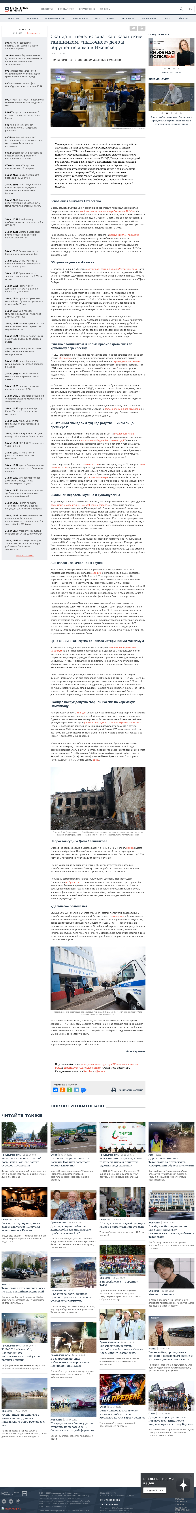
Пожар (130, 847)
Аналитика (13, 18)
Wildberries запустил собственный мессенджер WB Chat (23, 532)
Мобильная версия (110, 1499)
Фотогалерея (66, 9)
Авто (97, 18)
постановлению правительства (122, 408)
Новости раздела (25, 555)
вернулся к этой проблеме (124, 234)
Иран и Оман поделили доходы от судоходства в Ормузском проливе (24, 468)
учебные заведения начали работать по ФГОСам (107, 211)
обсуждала (65, 357)
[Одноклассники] (141, 28)
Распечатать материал (131, 1089)
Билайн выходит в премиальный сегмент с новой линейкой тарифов (21, 45)
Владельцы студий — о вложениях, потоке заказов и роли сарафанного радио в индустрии (24, 1232)
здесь (96, 759)
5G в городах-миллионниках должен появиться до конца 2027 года (23, 313)
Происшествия (59, 1222)
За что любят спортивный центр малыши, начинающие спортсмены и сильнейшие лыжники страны (24, 1167)
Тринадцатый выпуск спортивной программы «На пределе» (122, 1418)
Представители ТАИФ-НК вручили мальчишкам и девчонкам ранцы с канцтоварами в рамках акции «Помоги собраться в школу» (120, 1290)
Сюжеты (105, 9)
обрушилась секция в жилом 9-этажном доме (111, 268)
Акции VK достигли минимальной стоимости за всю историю (22, 423)
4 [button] (178, 68)
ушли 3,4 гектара (98, 477)
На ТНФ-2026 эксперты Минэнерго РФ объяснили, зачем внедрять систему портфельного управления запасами (121, 1167)
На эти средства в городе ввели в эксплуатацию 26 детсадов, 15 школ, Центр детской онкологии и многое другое (24, 1425)
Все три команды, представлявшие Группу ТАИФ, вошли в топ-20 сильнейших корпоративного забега (171, 1426)
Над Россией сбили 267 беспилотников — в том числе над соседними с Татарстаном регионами (23, 141)
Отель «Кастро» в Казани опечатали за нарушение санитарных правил (23, 263)
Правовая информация (181, 1500)
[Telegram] (76, 1090)
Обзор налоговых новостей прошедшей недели (72, 1431)
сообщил (96, 572)
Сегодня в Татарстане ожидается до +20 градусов (19, 167)
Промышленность (54, 18)
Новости (47, 9)
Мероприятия (149, 18)
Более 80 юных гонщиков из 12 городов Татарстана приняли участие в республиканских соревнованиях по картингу (72, 1169)
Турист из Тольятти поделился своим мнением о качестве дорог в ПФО (24, 102)
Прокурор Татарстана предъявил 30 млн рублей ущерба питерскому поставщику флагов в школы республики (171, 1361)
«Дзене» (100, 1071)
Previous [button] (151, 52)
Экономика (32, 18)
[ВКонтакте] (133, 28)
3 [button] (173, 68)
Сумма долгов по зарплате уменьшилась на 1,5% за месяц (23, 276)
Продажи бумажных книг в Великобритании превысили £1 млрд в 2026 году (24, 301)
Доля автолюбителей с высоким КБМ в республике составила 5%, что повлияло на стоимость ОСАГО (24, 1295)
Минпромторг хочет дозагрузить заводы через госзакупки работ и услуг (22, 480)
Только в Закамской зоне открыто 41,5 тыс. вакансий (122, 1228)
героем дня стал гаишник (127, 361)
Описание (180, 1505)
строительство (115, 916)
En (190, 9)
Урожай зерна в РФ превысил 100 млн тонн (22, 176)
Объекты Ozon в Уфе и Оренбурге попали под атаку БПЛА (23, 85)
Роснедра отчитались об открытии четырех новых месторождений (23, 351)
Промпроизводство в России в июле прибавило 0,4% (23, 252)
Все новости (33, 33)
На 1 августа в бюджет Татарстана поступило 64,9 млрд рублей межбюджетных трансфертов (23, 545)
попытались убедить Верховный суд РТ (103, 440)
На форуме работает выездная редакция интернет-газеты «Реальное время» (23, 1359)
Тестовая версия (109, 1504)
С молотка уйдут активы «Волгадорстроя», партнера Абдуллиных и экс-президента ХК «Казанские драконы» (73, 1303)
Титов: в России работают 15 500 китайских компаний (20, 455)
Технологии (128, 18)
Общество (183, 18)
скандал (81, 712)
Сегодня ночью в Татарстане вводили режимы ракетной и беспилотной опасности (23, 155)
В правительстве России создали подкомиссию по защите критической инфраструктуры (22, 73)
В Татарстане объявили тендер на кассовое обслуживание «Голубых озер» (24, 398)
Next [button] (192, 52)
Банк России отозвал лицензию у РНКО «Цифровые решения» (21, 127)
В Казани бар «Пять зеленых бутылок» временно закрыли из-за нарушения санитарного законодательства (23, 59)
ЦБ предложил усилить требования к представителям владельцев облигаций (24, 493)
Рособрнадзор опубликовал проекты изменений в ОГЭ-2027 (24, 222)
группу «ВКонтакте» (114, 1064)
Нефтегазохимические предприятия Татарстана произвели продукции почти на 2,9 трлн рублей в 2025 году (24, 519)
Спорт (167, 18)
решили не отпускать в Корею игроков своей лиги (112, 722)
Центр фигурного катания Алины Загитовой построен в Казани (24, 364)
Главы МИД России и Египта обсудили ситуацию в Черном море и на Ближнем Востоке (23, 189)
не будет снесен (74, 882)
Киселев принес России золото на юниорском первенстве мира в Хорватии (24, 326)
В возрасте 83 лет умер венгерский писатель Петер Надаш (24, 435)
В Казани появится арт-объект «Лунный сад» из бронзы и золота (24, 338)
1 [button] (164, 68)
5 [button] (180, 113)
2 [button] (169, 68)
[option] (171, 52)
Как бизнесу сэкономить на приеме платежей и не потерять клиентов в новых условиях (171, 1236)
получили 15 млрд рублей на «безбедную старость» (80, 504)
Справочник (87, 9)
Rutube (87, 1071)
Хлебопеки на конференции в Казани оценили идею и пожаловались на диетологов (121, 1355)
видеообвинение (124, 433)
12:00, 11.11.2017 (59, 53)
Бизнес (111, 18)
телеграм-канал (91, 1064)
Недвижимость (80, 18)
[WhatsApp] (69, 1090)
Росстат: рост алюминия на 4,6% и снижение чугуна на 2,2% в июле (21, 288)
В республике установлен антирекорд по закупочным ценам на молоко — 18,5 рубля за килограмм (72, 1367)
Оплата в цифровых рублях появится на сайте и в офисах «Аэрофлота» (22, 234)
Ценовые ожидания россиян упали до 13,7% (22, 387)
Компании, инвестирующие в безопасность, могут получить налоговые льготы (23, 203)
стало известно (90, 464)
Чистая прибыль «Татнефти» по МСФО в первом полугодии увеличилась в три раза (23, 505)
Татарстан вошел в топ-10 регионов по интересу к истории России (22, 115)
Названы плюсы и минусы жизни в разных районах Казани (23, 376)
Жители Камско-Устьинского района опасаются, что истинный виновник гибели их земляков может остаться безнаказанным (171, 1169)
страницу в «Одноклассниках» (83, 1067)
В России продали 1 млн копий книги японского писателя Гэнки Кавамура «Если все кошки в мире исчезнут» (171, 1300)
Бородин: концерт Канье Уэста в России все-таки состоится (21, 411)
